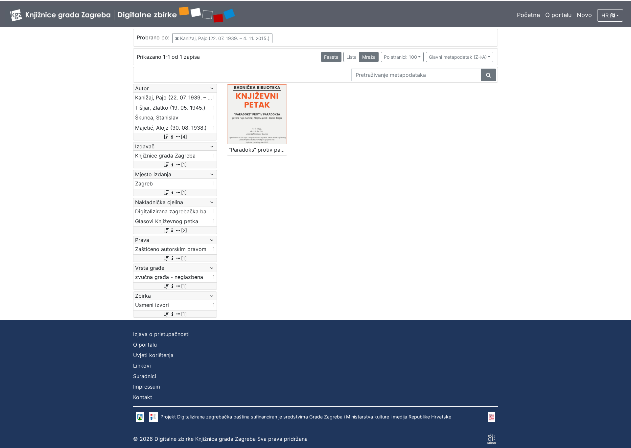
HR (605, 15)
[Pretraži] (488, 75)
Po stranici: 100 (400, 57)
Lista (351, 57)
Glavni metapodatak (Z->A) (458, 57)
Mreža (369, 57)
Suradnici (144, 376)
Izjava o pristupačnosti (161, 334)
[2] (184, 230)
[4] (184, 136)
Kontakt (142, 397)
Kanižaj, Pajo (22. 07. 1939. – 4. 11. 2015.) (224, 38)
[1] (184, 164)
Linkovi (142, 365)
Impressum (146, 386)
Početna (528, 14)
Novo (584, 14)
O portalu (558, 14)
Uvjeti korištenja (153, 355)
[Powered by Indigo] (491, 438)
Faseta (331, 57)
